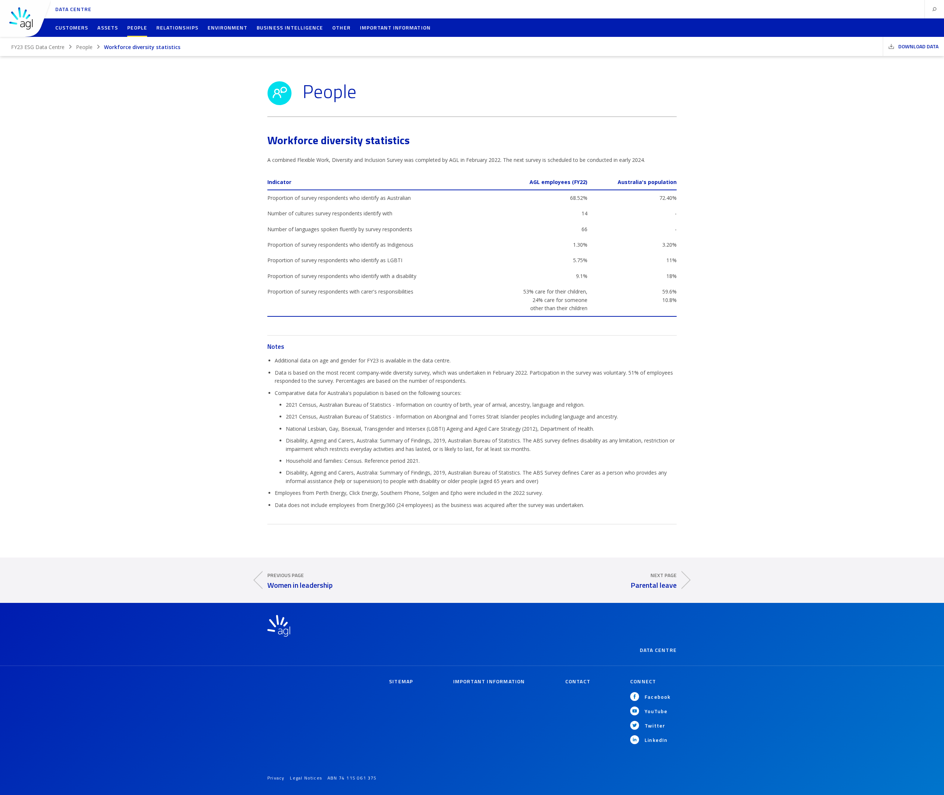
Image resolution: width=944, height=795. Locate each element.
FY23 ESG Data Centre (38, 47)
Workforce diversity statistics (142, 47)
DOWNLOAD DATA (917, 46)
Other (341, 27)
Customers (71, 27)
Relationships (177, 27)
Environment (228, 27)
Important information (395, 27)
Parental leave (654, 580)
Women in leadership (300, 580)
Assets (107, 27)
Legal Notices (306, 777)
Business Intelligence (290, 27)
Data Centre (73, 9)
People (137, 27)
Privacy (275, 777)
